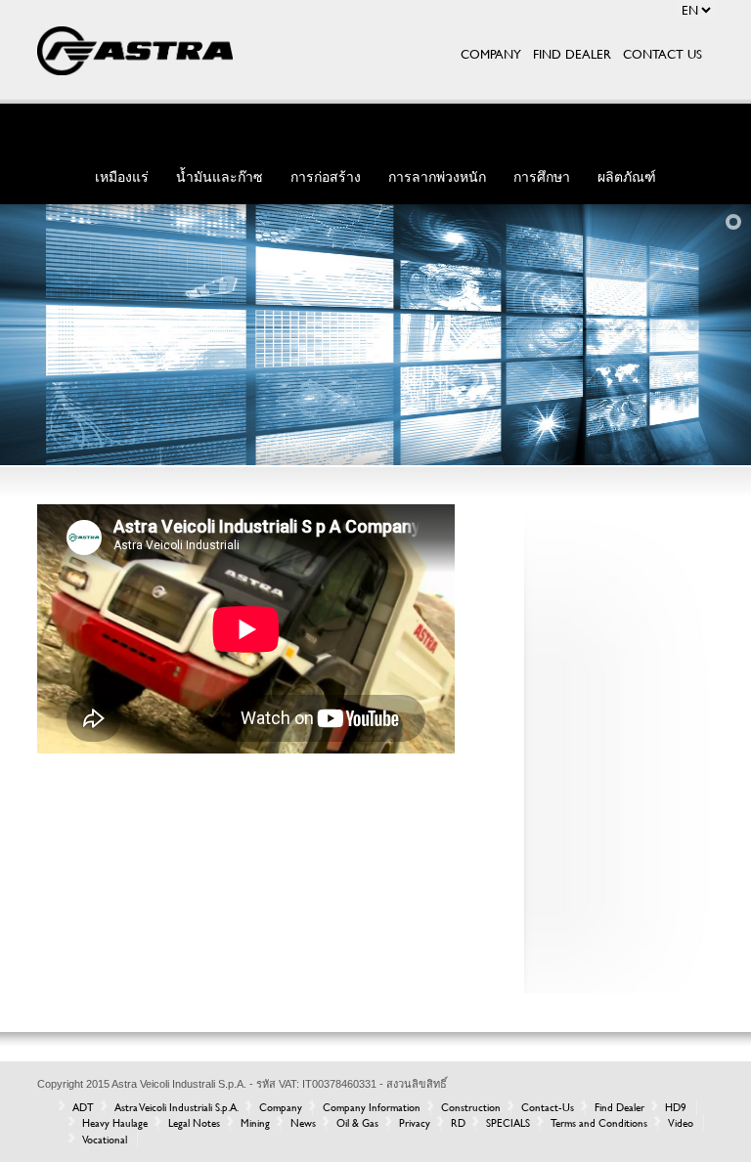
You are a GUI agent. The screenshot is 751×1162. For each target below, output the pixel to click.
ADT (83, 1107)
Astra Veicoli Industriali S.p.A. (176, 1107)
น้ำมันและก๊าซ (219, 176)
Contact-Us (547, 1107)
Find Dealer (619, 1107)
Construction (471, 1107)
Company (280, 1107)
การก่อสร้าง (325, 176)
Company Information (371, 1107)
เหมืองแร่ (122, 176)
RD (458, 1123)
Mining (255, 1123)
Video (680, 1123)
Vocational (104, 1139)
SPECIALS (508, 1123)
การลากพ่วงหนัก (437, 176)
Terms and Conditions (599, 1123)
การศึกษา (541, 176)
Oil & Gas (357, 1123)
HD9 (675, 1107)
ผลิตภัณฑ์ (626, 176)
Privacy (414, 1123)
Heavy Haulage (115, 1123)
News (303, 1123)
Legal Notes (194, 1123)
